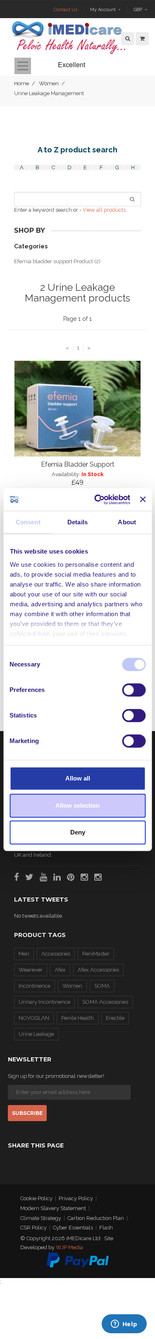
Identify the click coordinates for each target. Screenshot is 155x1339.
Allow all (77, 778)
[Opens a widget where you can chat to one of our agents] (124, 1324)
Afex (60, 970)
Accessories (55, 954)
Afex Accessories (98, 970)
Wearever (31, 970)
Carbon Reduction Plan (95, 1218)
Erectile (115, 1018)
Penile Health (77, 1018)
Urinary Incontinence (44, 1002)
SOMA (102, 986)
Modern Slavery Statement (53, 1208)
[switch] (133, 689)
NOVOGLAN (34, 1018)
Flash (106, 1227)
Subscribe (27, 1113)
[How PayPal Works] (78, 1259)
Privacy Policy (76, 1198)
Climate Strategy (40, 1218)
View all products (104, 210)
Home (21, 83)
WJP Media (69, 1247)
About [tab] (127, 522)
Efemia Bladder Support (77, 464)
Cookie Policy (36, 1198)
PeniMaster (96, 954)
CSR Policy (33, 1227)
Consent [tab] (28, 522)
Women (49, 83)
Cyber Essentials (73, 1227)
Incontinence (34, 986)
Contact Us (65, 9)
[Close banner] (142, 499)
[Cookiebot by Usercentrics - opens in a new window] (97, 499)
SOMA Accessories (105, 1002)
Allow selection (77, 805)
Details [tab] (77, 522)
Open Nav (22, 66)
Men (24, 954)
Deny (77, 832)
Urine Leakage (36, 1034)
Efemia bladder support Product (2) (57, 261)
